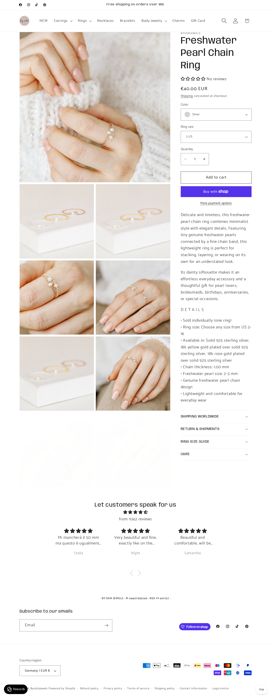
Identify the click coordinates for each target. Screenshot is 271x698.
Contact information (193, 688)
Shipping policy (165, 688)
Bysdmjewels (39, 688)
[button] (63, 20)
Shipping (187, 95)
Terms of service (138, 688)
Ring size (187, 127)
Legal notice (220, 688)
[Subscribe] (106, 625)
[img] (135, 512)
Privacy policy (113, 688)
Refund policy (89, 688)
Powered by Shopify (62, 688)
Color (184, 104)
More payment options (216, 203)
